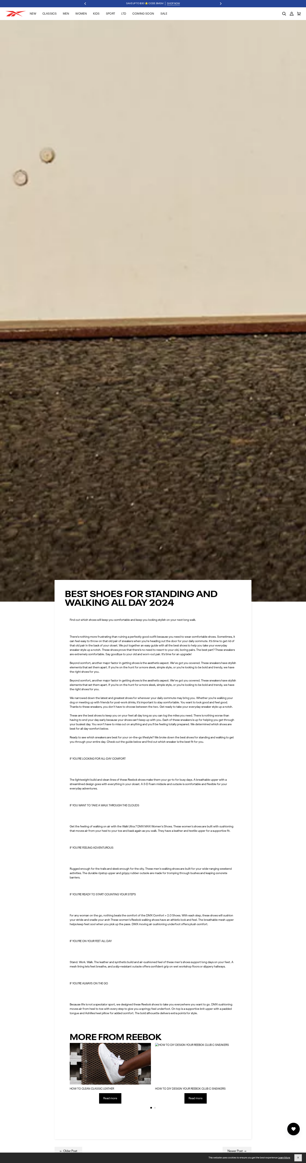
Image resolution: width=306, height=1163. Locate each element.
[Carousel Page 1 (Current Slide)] (151, 1108)
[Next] (220, 4)
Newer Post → (237, 1151)
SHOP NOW (173, 3)
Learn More (284, 1158)
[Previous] (85, 4)
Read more (110, 1098)
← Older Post (68, 1151)
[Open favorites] (293, 1129)
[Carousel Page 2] (155, 1108)
